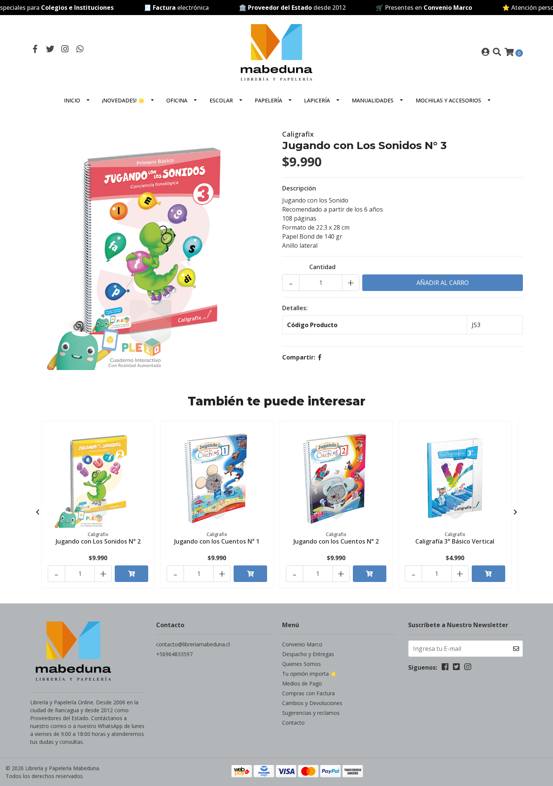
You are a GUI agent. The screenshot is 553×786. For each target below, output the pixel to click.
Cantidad (322, 267)
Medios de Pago (302, 683)
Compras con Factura (308, 693)
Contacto (293, 722)
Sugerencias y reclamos (311, 712)
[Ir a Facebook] (35, 50)
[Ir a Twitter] (50, 50)
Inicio (72, 100)
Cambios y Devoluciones (312, 703)
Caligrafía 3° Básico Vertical (454, 541)
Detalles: (295, 308)
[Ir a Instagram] (65, 50)
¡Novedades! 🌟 (123, 100)
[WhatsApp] (80, 50)
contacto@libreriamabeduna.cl (193, 644)
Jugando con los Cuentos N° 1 (217, 541)
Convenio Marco (302, 644)
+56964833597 (174, 654)
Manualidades (372, 100)
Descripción (299, 188)
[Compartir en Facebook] (319, 357)
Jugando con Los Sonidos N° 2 (98, 541)
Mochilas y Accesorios (448, 100)
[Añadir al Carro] (131, 573)
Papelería (268, 100)
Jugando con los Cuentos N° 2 (336, 541)
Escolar (221, 100)
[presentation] (37, 511)
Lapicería (317, 100)
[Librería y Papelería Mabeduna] (276, 51)
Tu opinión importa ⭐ (309, 673)
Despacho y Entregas (308, 654)
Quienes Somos (301, 663)
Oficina (176, 100)
